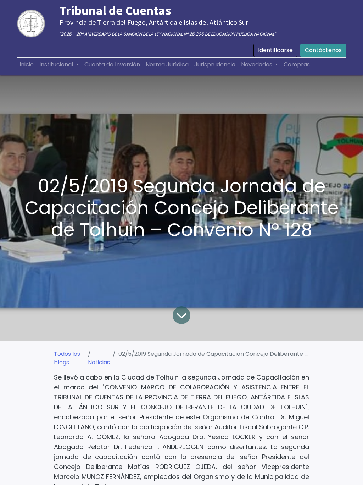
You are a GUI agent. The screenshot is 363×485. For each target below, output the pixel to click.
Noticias (99, 362)
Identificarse (275, 50)
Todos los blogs (67, 358)
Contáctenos (323, 50)
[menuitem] (27, 65)
